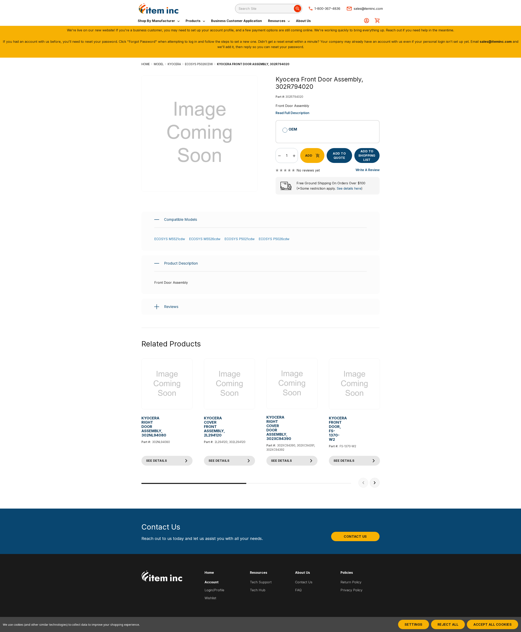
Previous (363, 483)
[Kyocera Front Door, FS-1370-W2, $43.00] (354, 384)
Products (193, 21)
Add (308, 155)
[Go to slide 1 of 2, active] (193, 483)
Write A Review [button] (368, 170)
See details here (349, 188)
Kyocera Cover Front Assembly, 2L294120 (207, 426)
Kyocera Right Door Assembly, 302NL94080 (144, 426)
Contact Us (355, 536)
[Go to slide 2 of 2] (298, 483)
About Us (303, 21)
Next (375, 483)
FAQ (298, 590)
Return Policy (350, 582)
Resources (277, 21)
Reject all (448, 624)
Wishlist (210, 598)
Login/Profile (214, 590)
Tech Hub (257, 590)
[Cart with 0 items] (377, 21)
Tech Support (260, 582)
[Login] (366, 21)
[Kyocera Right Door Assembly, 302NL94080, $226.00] (167, 384)
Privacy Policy (351, 590)
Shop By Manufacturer (157, 21)
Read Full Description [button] (292, 113)
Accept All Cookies (492, 624)
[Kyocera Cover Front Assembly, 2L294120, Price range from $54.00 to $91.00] (229, 384)
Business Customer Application (236, 21)
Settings (413, 624)
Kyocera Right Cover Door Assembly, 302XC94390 (269, 428)
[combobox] (268, 8)
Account (212, 582)
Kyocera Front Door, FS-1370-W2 (332, 429)
